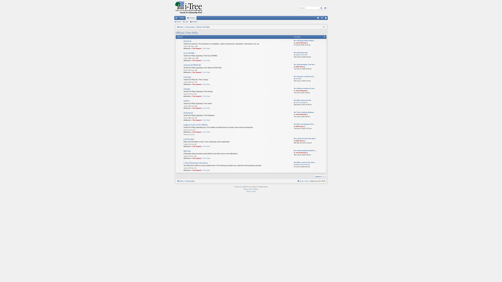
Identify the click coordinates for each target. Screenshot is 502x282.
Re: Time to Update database (304, 112)
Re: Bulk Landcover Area (302, 100)
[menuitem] (318, 18)
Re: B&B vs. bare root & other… (305, 162)
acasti (298, 78)
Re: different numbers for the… (304, 88)
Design (187, 88)
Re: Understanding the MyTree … (305, 150)
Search (179, 21)
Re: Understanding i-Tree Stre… (305, 64)
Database (188, 112)
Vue (193, 134)
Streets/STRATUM (192, 65)
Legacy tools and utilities (196, 124)
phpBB (244, 186)
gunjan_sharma (301, 54)
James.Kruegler (301, 102)
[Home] (188, 8)
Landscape (189, 139)
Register (195, 21)
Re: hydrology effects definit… (304, 40)
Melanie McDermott (302, 164)
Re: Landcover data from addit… (305, 138)
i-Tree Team (206, 48)
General (187, 41)
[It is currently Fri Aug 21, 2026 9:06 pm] (324, 27)
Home (182, 18)
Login (186, 21)
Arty (250, 189)
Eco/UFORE (189, 53)
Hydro (187, 100)
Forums (192, 18)
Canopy (187, 77)
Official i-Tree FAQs (187, 32)
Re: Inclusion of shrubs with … (304, 76)
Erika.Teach (300, 66)
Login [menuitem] (322, 18)
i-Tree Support (196, 48)
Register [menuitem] (326, 18)
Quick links (176, 18)
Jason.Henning (301, 43)
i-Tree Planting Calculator (196, 162)
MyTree (187, 151)
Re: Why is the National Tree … (304, 124)
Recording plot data (301, 52)
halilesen (255, 189)
